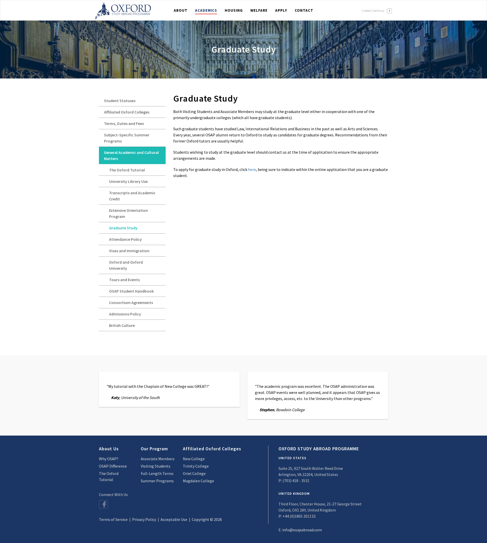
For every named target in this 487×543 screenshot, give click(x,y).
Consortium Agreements (131, 302)
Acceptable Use (174, 519)
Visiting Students (155, 466)
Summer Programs (157, 480)
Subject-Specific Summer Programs (126, 137)
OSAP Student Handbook (131, 291)
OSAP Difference (113, 466)
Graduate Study (123, 227)
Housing (234, 10)
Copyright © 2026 (207, 519)
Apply (281, 10)
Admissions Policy (125, 313)
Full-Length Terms (157, 473)
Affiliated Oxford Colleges (126, 112)
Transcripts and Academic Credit (132, 195)
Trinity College (196, 466)
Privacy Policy (144, 519)
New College (194, 458)
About (180, 10)
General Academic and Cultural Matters (131, 155)
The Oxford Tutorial (127, 169)
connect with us (372, 11)
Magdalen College (198, 480)
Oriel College (194, 473)
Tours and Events (124, 279)
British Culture (122, 325)
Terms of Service (113, 519)
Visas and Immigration (129, 250)
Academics (206, 10)
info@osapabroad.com (302, 529)
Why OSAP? (108, 458)
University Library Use (128, 181)
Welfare (259, 10)
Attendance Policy (125, 239)
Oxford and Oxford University (126, 265)
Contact (304, 10)
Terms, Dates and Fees (124, 123)
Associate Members (158, 458)
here (252, 169)
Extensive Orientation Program (128, 213)
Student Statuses (119, 100)
